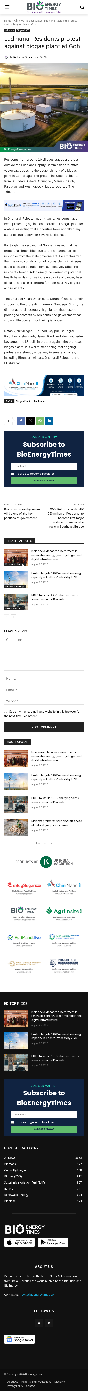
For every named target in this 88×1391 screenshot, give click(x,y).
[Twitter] (49, 1323)
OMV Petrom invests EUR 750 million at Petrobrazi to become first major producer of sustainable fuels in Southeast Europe (66, 518)
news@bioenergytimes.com (38, 1294)
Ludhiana (39, 401)
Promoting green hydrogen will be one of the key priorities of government (22, 514)
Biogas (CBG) (34, 20)
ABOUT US (44, 1267)
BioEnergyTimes (22, 56)
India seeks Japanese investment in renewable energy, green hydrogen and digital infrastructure (56, 555)
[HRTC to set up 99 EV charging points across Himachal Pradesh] (16, 602)
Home (7, 20)
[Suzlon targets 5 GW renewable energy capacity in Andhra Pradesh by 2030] (16, 579)
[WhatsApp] (40, 421)
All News (19, 20)
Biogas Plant (23, 401)
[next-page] (13, 617)
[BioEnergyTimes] (6, 57)
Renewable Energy (14, 564)
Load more (42, 843)
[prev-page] (6, 617)
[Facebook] (21, 421)
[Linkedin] (49, 421)
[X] (30, 421)
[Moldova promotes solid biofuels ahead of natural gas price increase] (16, 827)
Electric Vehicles (13, 608)
